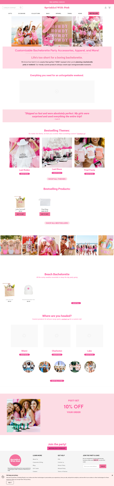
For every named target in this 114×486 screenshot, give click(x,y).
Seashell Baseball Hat (28, 299)
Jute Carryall (20, 209)
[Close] (112, 475)
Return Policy (61, 465)
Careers (35, 471)
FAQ (59, 459)
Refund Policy (62, 468)
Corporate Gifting (38, 462)
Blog (34, 465)
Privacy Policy (27, 479)
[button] (10, 13)
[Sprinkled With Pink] (57, 7)
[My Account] (106, 7)
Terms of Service (62, 471)
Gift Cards (36, 468)
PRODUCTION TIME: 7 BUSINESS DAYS (57, 2)
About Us (35, 459)
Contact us (61, 462)
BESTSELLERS (94, 13)
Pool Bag (44, 209)
